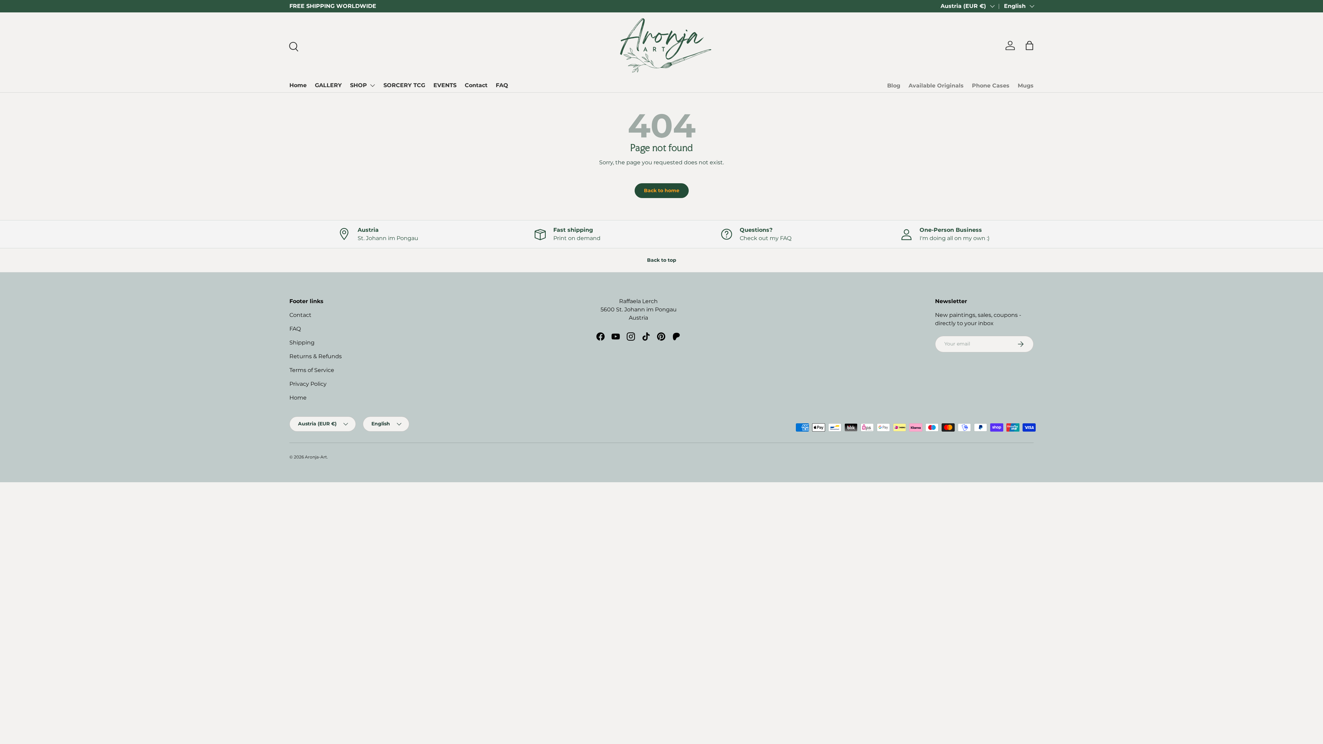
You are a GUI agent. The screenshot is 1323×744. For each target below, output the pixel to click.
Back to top (661, 260)
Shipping (302, 342)
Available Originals (936, 85)
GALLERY (328, 85)
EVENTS (445, 85)
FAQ (502, 85)
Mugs (1026, 85)
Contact (476, 85)
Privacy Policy (308, 384)
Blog (893, 85)
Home (298, 85)
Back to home (661, 190)
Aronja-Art (316, 456)
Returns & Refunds (315, 356)
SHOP (358, 85)
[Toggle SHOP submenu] (372, 85)
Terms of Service (311, 370)
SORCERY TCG (404, 85)
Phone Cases (990, 85)
